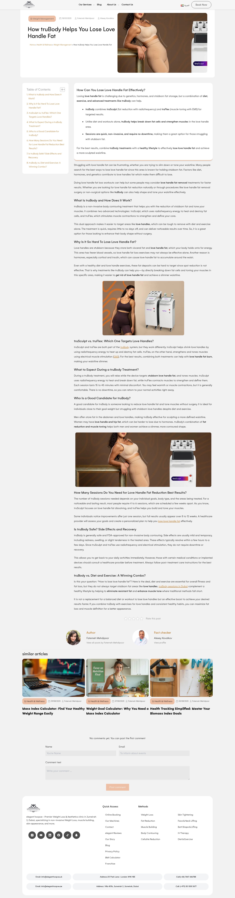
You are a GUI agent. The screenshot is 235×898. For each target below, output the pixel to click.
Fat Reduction (148, 821)
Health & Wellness (44, 45)
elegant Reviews (113, 833)
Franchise (110, 863)
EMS (116, 356)
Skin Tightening (185, 814)
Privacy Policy (112, 851)
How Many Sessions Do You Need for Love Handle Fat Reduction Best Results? (46, 144)
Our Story (110, 839)
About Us (111, 4)
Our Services (85, 4)
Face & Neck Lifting (187, 821)
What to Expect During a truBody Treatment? (45, 124)
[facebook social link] (58, 835)
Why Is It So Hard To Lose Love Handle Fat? (44, 105)
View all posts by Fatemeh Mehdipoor (105, 642)
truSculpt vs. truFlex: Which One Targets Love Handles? (45, 115)
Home (32, 45)
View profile (160, 642)
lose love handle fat (169, 521)
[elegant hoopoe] (29, 4)
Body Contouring (149, 833)
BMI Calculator (112, 857)
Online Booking (113, 814)
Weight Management (63, 45)
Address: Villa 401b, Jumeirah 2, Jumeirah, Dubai (117, 886)
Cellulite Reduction (150, 839)
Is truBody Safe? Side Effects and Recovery (44, 155)
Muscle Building (149, 827)
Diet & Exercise (185, 839)
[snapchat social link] (76, 835)
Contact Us (127, 4)
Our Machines (112, 821)
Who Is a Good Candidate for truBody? (44, 133)
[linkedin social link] (50, 835)
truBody (124, 347)
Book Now (201, 4)
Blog (99, 4)
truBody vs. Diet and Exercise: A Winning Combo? (45, 164)
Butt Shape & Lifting (187, 827)
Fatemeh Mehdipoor (85, 18)
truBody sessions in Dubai (173, 586)
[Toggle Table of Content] (61, 89)
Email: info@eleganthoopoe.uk (49, 877)
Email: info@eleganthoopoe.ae (48, 886)
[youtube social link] (41, 835)
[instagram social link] (32, 835)
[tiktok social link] (67, 835)
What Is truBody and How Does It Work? (44, 96)
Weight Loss (147, 814)
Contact (109, 827)
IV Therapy (183, 833)
